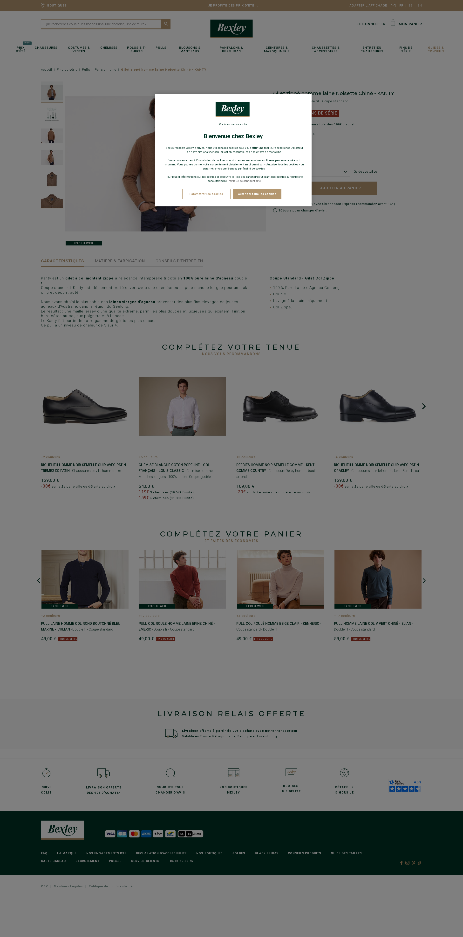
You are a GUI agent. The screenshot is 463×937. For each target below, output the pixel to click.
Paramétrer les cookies (206, 194)
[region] (233, 150)
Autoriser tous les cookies (257, 194)
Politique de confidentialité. (244, 180)
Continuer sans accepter (233, 124)
